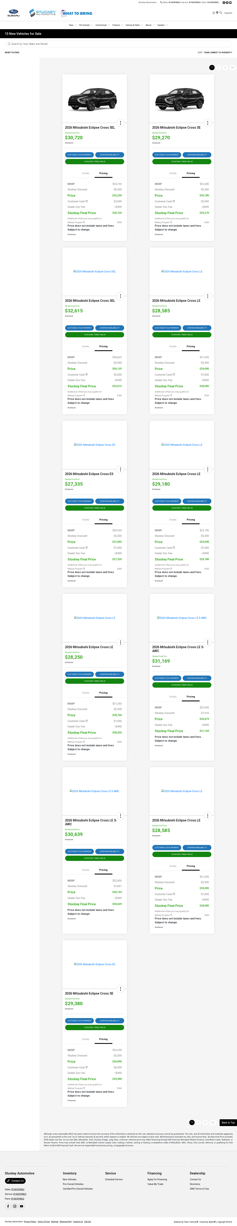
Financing (155, 1173)
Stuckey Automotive (14, 1222)
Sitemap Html (66, 1222)
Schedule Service (114, 1179)
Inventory (70, 1173)
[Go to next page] (225, 68)
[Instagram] (227, 2)
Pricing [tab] (103, 173)
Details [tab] (85, 173)
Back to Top (228, 1122)
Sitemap (54, 1222)
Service (110, 1173)
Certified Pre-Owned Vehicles (78, 1188)
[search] (220, 13)
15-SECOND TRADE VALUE (94, 162)
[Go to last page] (233, 68)
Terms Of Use (44, 1222)
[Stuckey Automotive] (32, 12)
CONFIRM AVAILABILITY (109, 155)
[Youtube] (230, 2)
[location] (217, 13)
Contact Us (17, 1180)
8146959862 (174, 2)
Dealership (197, 1173)
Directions (195, 1184)
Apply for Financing (157, 1179)
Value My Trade (155, 1184)
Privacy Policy (30, 1222)
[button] (120, 123)
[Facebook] (223, 2)
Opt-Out (87, 1222)
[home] (214, 13)
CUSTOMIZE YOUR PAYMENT (79, 155)
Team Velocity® (191, 1222)
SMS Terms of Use (199, 1188)
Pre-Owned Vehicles (73, 1184)
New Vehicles (69, 1179)
